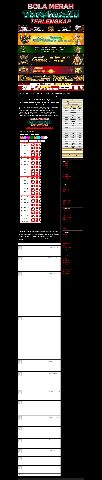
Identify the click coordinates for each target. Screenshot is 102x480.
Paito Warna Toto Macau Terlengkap (45, 93)
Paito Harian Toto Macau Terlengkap (62, 93)
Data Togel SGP (66, 260)
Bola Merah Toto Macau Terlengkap (27, 93)
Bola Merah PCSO (66, 178)
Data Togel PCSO (66, 273)
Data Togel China (66, 264)
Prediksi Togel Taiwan (67, 219)
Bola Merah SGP (66, 165)
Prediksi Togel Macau (67, 228)
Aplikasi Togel (59, 96)
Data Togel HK (65, 258)
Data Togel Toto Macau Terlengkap (46, 96)
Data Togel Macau (66, 275)
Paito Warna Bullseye (67, 200)
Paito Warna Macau (66, 204)
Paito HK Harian (66, 234)
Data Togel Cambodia (67, 269)
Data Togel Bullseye (67, 271)
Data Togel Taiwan (66, 266)
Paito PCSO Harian (66, 249)
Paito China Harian (66, 241)
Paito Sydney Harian (67, 238)
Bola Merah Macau (66, 180)
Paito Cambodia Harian (67, 245)
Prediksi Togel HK (66, 210)
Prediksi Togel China (67, 217)
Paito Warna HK (66, 187)
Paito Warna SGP (66, 189)
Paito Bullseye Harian (67, 247)
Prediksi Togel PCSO (67, 226)
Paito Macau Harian (66, 252)
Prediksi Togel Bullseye (67, 223)
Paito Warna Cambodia (67, 198)
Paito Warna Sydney (67, 191)
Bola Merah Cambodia (67, 174)
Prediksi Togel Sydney (67, 215)
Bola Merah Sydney (66, 167)
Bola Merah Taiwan (66, 172)
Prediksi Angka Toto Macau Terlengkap (27, 96)
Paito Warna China (66, 193)
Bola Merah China (66, 169)
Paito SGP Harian (66, 236)
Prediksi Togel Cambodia (68, 221)
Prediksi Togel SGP (66, 213)
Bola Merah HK (66, 163)
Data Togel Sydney (66, 262)
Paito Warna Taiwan (66, 195)
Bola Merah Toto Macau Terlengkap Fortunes (39, 128)
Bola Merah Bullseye (67, 176)
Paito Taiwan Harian (66, 243)
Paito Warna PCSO (66, 202)
